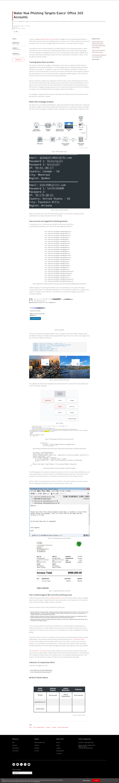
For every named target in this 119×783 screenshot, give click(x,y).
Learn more (37, 781)
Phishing (54, 727)
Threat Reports (15, 748)
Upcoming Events (60, 750)
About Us (58, 742)
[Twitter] (21, 764)
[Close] (116, 780)
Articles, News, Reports (63, 727)
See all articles (95, 59)
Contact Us (18, 59)
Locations (58, 748)
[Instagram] (25, 764)
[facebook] (17, 764)
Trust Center (59, 753)
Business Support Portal (39, 742)
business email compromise (48, 39)
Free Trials (36, 750)
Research (48, 727)
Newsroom (14, 745)
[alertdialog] (59, 780)
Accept (96, 780)
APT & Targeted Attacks (39, 727)
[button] (18, 60)
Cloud (30, 727)
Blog (13, 742)
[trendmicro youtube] (29, 764)
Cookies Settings (86, 780)
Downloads (36, 748)
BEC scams (61, 598)
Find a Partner (15, 750)
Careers (58, 745)
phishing (52, 598)
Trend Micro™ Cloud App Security (41, 651)
